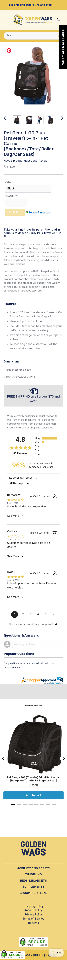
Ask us (43, 160)
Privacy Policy (34, 914)
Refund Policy (33, 910)
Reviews (33, 922)
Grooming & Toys (33, 893)
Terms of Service (33, 918)
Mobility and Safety (33, 868)
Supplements (33, 886)
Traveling (33, 874)
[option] (17, 120)
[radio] (47, 438)
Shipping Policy (33, 906)
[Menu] (8, 19)
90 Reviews (23, 453)
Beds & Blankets (33, 880)
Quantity (11, 196)
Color (9, 181)
